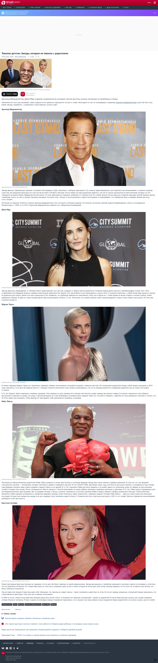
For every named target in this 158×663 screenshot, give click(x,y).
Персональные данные (13, 658)
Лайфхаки (80, 7)
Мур (139, 293)
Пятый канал (8, 643)
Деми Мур (46, 604)
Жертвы (53, 604)
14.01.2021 (5, 57)
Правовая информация (13, 656)
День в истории (113, 7)
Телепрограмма (63, 643)
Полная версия (89, 643)
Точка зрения (35, 7)
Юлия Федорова (20, 57)
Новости (20, 643)
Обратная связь (11, 660)
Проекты (40, 643)
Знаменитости (7, 604)
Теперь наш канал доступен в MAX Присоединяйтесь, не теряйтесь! (16, 13)
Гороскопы (20, 7)
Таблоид (30, 643)
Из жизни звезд (95, 7)
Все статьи (7, 7)
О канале (50, 643)
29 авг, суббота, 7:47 (10, 3)
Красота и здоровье (53, 7)
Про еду (69, 7)
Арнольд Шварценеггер (33, 604)
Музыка (21, 604)
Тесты (126, 7)
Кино (15, 604)
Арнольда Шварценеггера (126, 102)
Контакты (76, 643)
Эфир (149, 2)
